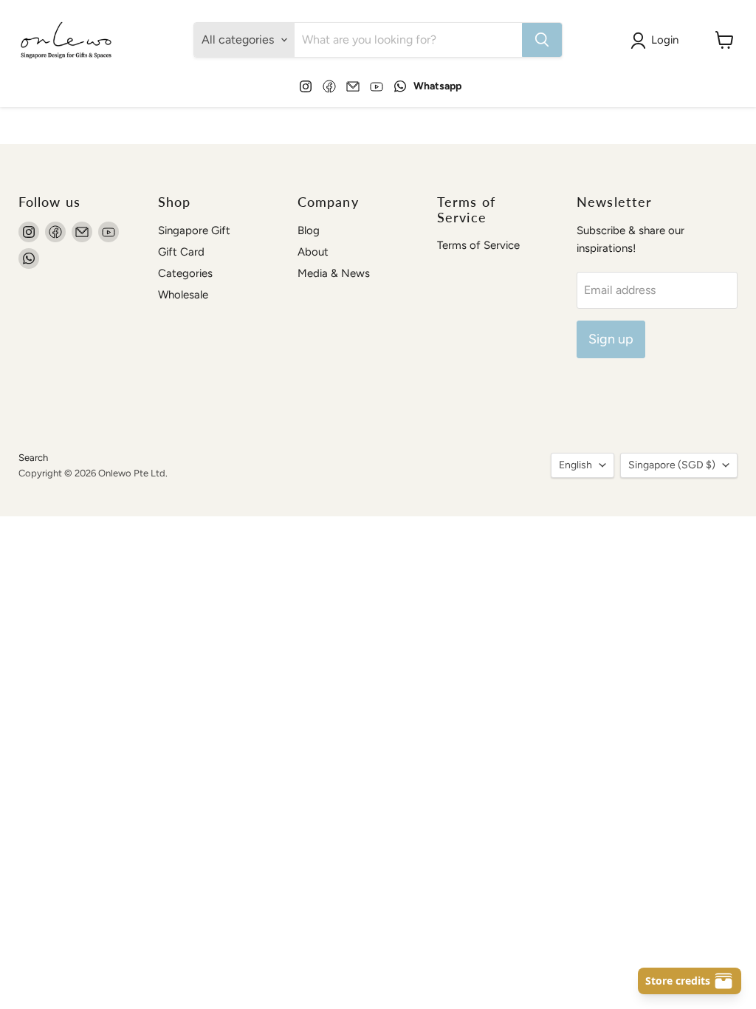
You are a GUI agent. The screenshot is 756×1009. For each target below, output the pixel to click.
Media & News (334, 273)
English (575, 465)
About (313, 252)
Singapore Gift (194, 230)
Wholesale (183, 294)
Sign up (610, 339)
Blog (309, 230)
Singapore (671, 465)
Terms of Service (478, 245)
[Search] (542, 40)
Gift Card (181, 252)
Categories (185, 273)
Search (33, 457)
